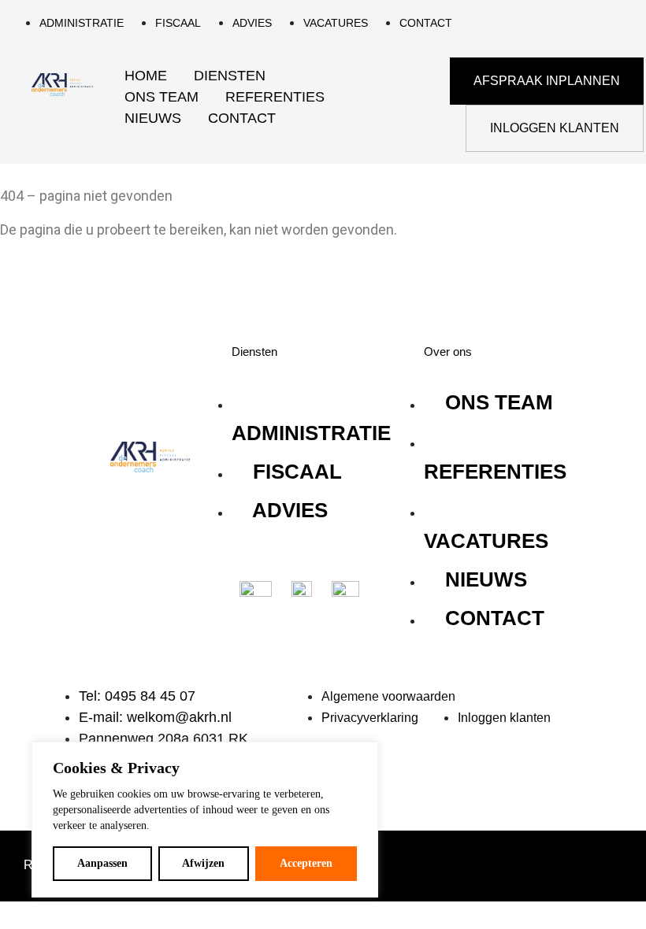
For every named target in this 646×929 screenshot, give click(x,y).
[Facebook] (173, 515)
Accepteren (306, 863)
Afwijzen (203, 863)
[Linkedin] (126, 515)
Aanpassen (102, 863)
